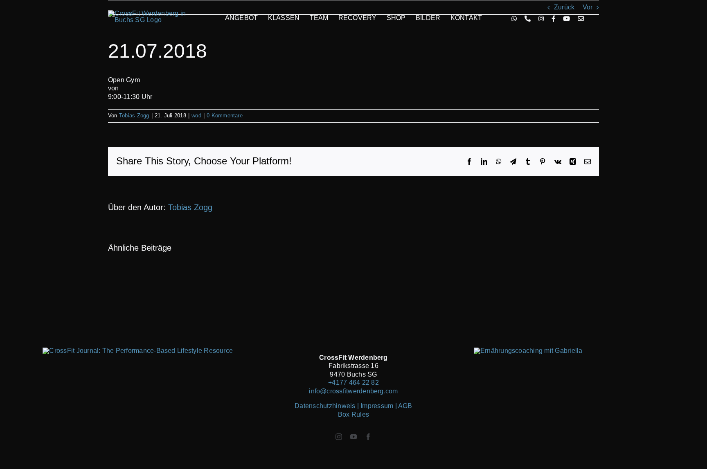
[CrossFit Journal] (138, 350)
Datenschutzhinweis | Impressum (345, 405)
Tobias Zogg (134, 115)
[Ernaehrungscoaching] (528, 350)
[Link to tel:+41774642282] (528, 19)
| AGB (403, 405)
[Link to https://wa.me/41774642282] (514, 19)
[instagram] (338, 436)
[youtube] (353, 436)
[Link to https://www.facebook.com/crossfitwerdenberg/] (553, 19)
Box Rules (353, 414)
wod (196, 115)
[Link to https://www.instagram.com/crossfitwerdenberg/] (541, 19)
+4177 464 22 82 (353, 382)
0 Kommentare (225, 115)
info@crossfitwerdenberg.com (353, 391)
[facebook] (368, 436)
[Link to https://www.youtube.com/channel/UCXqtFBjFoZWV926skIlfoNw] (566, 19)
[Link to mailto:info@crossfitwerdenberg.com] (581, 19)
